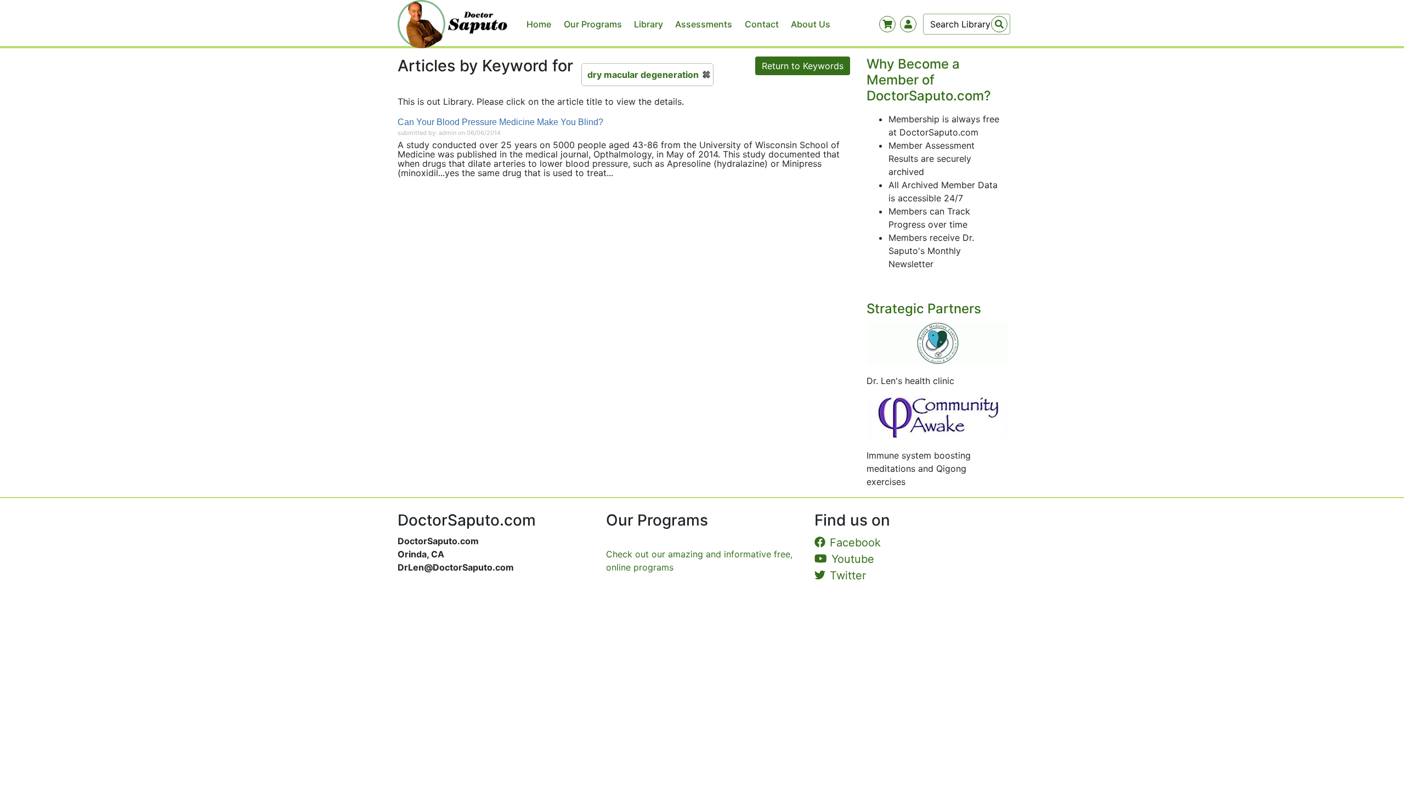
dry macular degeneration (643, 74)
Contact (762, 24)
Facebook (855, 542)
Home (538, 24)
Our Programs (593, 24)
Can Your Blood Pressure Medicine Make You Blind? (500, 122)
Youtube (852, 559)
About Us (810, 24)
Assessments (703, 24)
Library (648, 24)
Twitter (848, 575)
